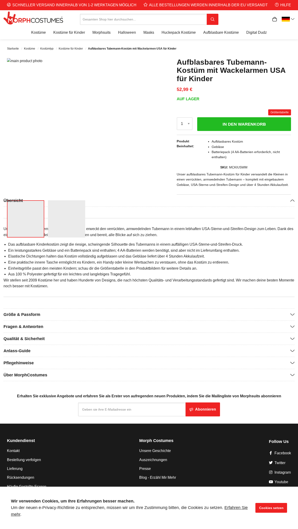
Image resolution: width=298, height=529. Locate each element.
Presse (145, 469)
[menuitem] (38, 32)
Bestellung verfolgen (24, 460)
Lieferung (15, 469)
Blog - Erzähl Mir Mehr (157, 477)
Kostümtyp (47, 48)
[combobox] (143, 19)
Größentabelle (280, 112)
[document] (149, 508)
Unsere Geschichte (155, 451)
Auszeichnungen (153, 460)
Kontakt (13, 451)
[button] (136, 127)
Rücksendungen (20, 477)
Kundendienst (21, 441)
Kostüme (30, 48)
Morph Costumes (156, 441)
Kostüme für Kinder (71, 48)
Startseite (13, 48)
